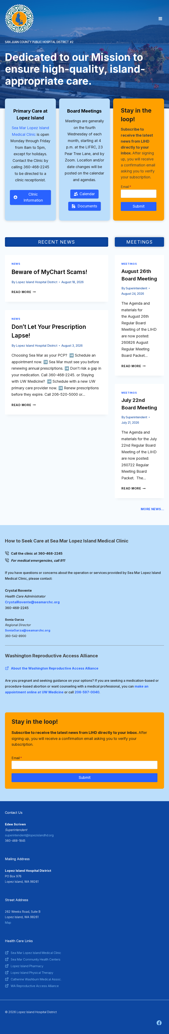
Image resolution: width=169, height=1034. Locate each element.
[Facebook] (159, 1023)
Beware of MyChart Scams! (49, 271)
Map (8, 923)
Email (126, 187)
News (16, 263)
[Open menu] (160, 18)
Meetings (129, 263)
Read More (23, 292)
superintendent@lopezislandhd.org (29, 835)
